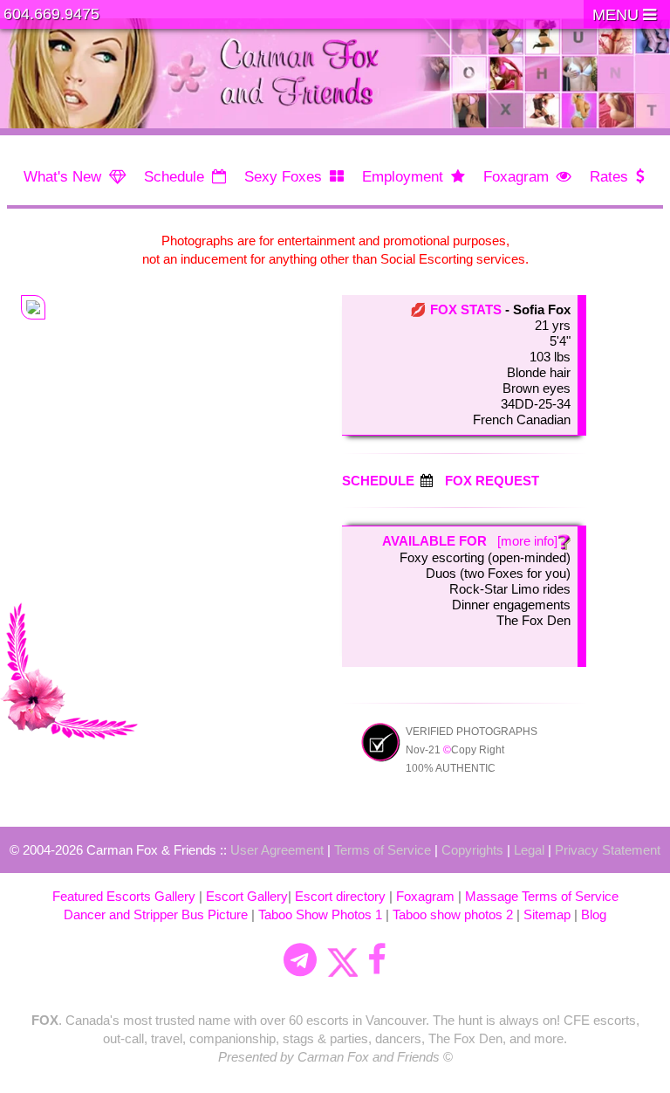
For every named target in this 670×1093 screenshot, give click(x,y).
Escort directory (340, 896)
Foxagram (516, 176)
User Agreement (277, 849)
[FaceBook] (376, 960)
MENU (617, 15)
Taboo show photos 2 (453, 914)
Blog (593, 914)
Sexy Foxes (283, 176)
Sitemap (547, 914)
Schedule (174, 176)
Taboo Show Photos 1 (320, 914)
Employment (402, 176)
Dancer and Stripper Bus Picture (156, 914)
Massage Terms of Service (542, 896)
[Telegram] (300, 960)
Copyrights (472, 849)
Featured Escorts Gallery (123, 896)
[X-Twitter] (342, 960)
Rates (609, 176)
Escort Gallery (247, 896)
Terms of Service (382, 849)
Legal (529, 849)
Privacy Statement (607, 849)
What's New (62, 176)
